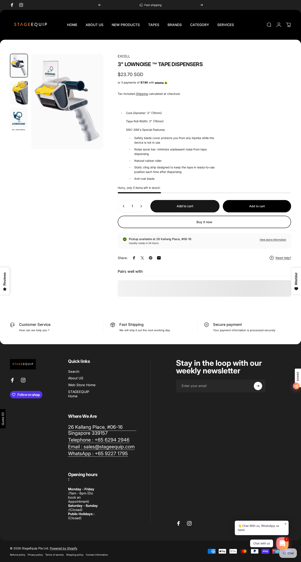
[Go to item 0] (19, 65)
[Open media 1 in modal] (67, 101)
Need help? (283, 258)
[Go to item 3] (19, 119)
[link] (102, 430)
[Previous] (99, 5)
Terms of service (54, 554)
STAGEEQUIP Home (78, 394)
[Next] (201, 5)
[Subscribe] (258, 386)
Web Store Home (82, 385)
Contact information (97, 554)
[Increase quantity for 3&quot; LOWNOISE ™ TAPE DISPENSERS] (142, 206)
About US (75, 378)
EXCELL (124, 56)
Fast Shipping (131, 324)
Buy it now (204, 222)
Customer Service (34, 324)
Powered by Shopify (63, 548)
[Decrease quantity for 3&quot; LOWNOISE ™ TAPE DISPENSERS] (122, 206)
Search (73, 371)
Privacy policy (35, 554)
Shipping (142, 93)
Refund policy (17, 554)
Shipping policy (74, 554)
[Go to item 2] (19, 93)
